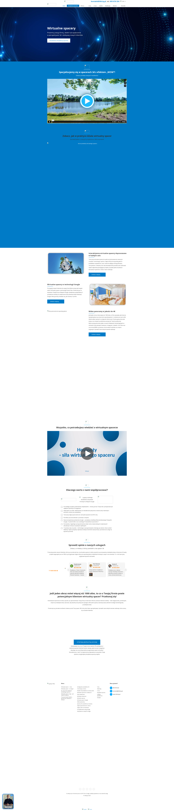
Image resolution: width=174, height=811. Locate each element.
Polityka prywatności (99, 695)
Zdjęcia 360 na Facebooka (83, 707)
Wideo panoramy (81, 702)
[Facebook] (80, 789)
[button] (85, 5)
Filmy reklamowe (81, 694)
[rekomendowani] (69, 1)
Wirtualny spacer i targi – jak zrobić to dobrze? (67, 694)
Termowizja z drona (81, 688)
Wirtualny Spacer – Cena (66, 687)
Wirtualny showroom (81, 696)
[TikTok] (93, 789)
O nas (98, 690)
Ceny (98, 687)
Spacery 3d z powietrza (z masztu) (84, 703)
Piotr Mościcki (96, 564)
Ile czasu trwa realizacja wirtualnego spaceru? (66, 691)
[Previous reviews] (68, 570)
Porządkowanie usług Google (83, 709)
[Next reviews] (125, 570)
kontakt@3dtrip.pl (98, 1)
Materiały (99, 688)
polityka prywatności (94, 793)
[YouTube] (90, 789)
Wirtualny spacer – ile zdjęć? (67, 688)
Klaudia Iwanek (77, 564)
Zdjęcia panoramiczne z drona (83, 705)
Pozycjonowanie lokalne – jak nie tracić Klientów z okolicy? (67, 698)
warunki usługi (104, 793)
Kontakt (99, 697)
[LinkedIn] (87, 789)
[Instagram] (83, 789)
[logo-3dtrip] (51, 4)
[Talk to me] (8, 801)
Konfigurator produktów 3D (83, 687)
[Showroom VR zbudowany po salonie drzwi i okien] (87, 193)
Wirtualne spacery (81, 698)
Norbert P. (114, 564)
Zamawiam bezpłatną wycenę (58, 40)
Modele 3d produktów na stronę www (85, 690)
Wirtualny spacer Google (82, 700)
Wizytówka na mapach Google (84, 711)
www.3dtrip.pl (116, 694)
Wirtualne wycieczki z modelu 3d (84, 692)
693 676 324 (112, 1)
